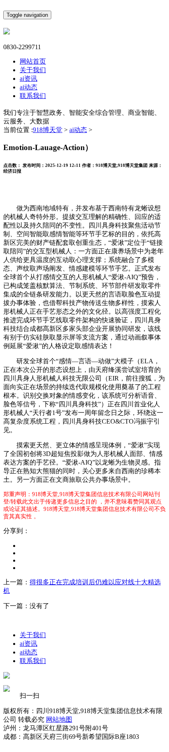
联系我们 (33, 95)
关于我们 (33, 69)
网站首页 (33, 61)
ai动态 (28, 87)
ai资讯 (28, 78)
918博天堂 (47, 129)
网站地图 (59, 719)
